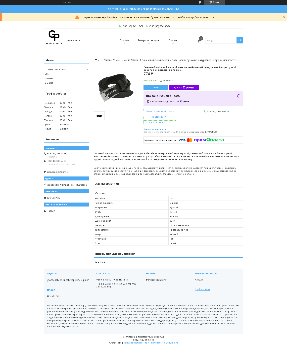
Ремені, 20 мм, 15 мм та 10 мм (120, 60)
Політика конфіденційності (164, 342)
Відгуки (49, 82)
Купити (156, 87)
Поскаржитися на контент (136, 342)
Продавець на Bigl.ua (143, 339)
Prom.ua (160, 336)
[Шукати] (240, 40)
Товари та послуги (148, 40)
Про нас (172, 40)
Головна (124, 40)
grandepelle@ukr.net (57, 172)
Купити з (178, 87)
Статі (47, 73)
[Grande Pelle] (54, 40)
